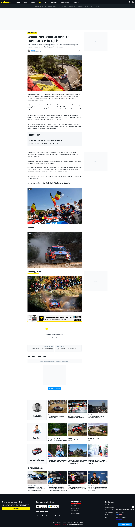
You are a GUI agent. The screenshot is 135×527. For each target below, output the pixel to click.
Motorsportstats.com (76, 513)
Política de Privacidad (78, 522)
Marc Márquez (62, 6)
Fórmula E (54, 2)
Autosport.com (74, 510)
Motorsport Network (60, 524)
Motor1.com (73, 505)
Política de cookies (67, 522)
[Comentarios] (79, 50)
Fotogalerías (72, 6)
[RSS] (59, 515)
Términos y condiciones (55, 522)
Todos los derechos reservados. (75, 524)
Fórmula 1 (17, 2)
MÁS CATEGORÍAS (64, 2)
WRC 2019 (66, 176)
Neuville (49, 105)
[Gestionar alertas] (56, 338)
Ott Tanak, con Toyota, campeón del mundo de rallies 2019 (46, 140)
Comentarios (108, 504)
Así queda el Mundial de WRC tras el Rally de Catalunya (45, 143)
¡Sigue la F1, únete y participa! (92, 6)
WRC (40, 2)
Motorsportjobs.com (75, 508)
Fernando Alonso (52, 6)
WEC (46, 2)
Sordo (29, 107)
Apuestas (80, 6)
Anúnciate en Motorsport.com (112, 507)
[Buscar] (129, 2)
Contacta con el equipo (110, 509)
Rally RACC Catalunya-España (60, 94)
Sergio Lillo (33, 50)
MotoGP (25, 2)
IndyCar (33, 2)
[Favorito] (75, 50)
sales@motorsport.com (110, 512)
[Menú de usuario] (132, 2)
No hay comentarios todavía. (54, 361)
